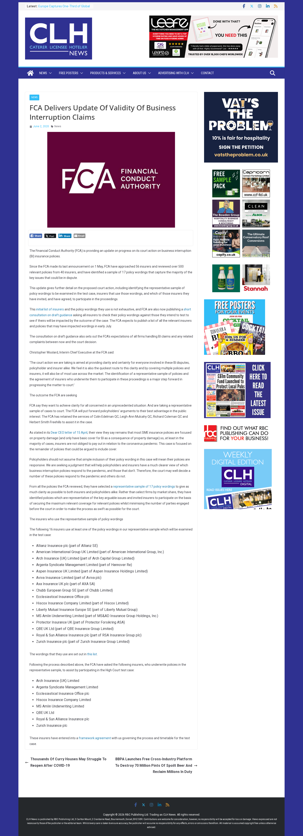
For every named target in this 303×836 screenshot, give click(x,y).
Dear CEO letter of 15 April (69, 432)
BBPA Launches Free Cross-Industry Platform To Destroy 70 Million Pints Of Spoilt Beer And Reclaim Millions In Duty (153, 765)
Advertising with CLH (173, 73)
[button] (49, 73)
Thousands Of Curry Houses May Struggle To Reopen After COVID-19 (68, 762)
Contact (207, 73)
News (43, 73)
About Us (139, 73)
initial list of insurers (50, 309)
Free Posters (68, 73)
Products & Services (105, 73)
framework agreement (95, 738)
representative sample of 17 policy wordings (144, 486)
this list (92, 654)
